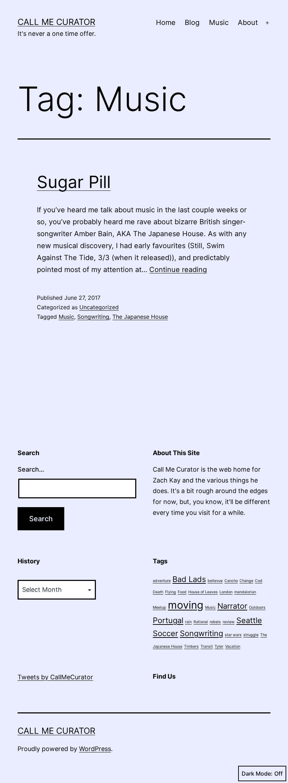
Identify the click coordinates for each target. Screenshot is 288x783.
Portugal (168, 620)
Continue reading (178, 269)
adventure (162, 580)
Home (166, 22)
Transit (207, 646)
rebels (215, 622)
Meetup (159, 607)
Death (158, 592)
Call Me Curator (56, 22)
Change (246, 580)
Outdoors (257, 607)
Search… (31, 469)
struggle (250, 635)
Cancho (231, 580)
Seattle (249, 620)
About (248, 22)
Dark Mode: (257, 773)
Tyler (219, 646)
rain (188, 622)
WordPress (95, 748)
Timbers (191, 646)
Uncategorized (99, 307)
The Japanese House (140, 316)
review (229, 622)
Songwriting (93, 316)
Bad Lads (189, 579)
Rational (201, 622)
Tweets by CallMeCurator (55, 677)
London (226, 592)
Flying (170, 592)
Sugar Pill (74, 182)
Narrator (232, 605)
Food (182, 592)
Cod (258, 580)
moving (185, 605)
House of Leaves (203, 592)
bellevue (215, 580)
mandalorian (245, 592)
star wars (233, 635)
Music (219, 22)
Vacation (232, 646)
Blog (192, 22)
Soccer (165, 633)
